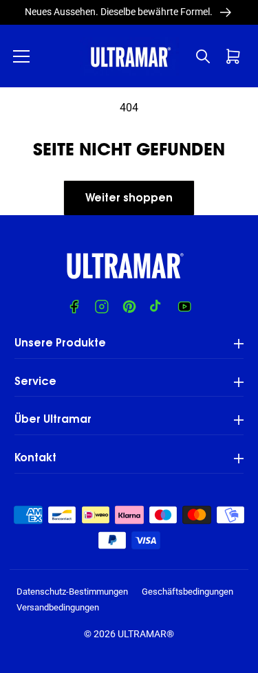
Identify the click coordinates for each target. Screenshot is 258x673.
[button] (21, 56)
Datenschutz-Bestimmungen (72, 591)
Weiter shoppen (129, 198)
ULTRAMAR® (146, 633)
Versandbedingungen (58, 607)
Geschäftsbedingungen (187, 591)
